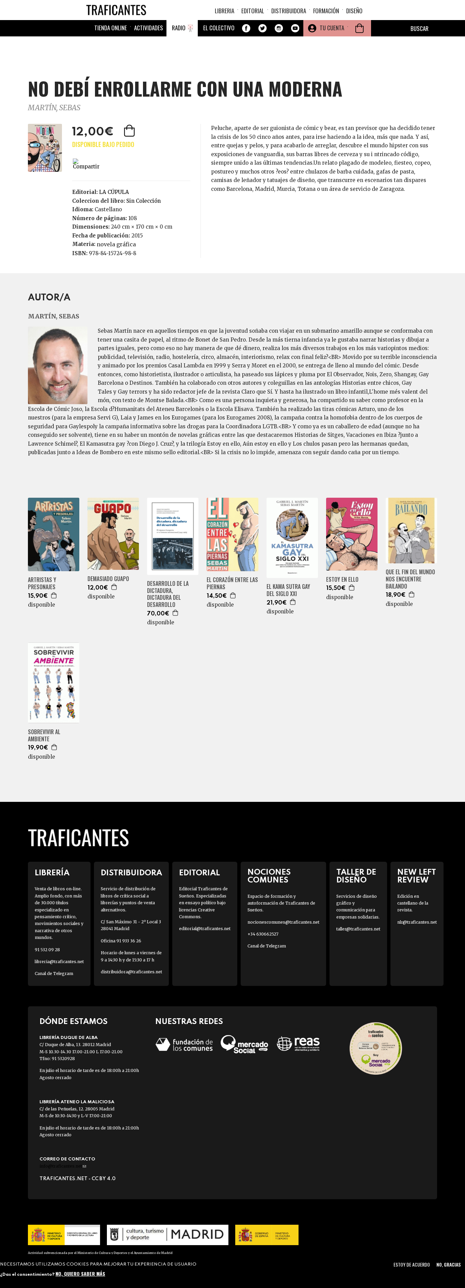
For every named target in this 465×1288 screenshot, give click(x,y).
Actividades (148, 27)
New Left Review (416, 876)
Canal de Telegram (54, 973)
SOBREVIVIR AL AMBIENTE (44, 735)
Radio (179, 27)
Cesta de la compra (359, 28)
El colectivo (219, 27)
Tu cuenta (332, 27)
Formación (326, 10)
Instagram (279, 28)
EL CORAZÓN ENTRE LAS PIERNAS (232, 583)
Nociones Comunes (269, 876)
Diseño (354, 10)
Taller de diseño (356, 876)
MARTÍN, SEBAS (54, 107)
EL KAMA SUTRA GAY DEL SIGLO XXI (288, 590)
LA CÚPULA (114, 192)
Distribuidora (288, 10)
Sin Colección (143, 201)
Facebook (246, 28)
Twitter (262, 28)
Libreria (224, 10)
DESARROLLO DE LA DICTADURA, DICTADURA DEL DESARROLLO (168, 594)
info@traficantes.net (62, 1166)
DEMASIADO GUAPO (108, 578)
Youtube (295, 28)
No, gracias (448, 1264)
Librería (52, 873)
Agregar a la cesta (130, 131)
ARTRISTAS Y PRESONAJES (42, 583)
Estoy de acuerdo (412, 1264)
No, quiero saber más (80, 1273)
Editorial (252, 10)
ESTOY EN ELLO (342, 579)
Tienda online (110, 27)
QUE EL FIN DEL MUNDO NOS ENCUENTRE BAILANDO (410, 579)
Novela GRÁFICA (116, 244)
